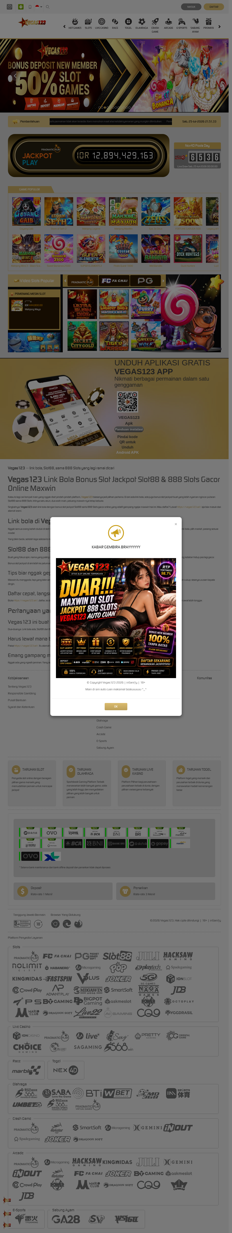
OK (116, 706)
